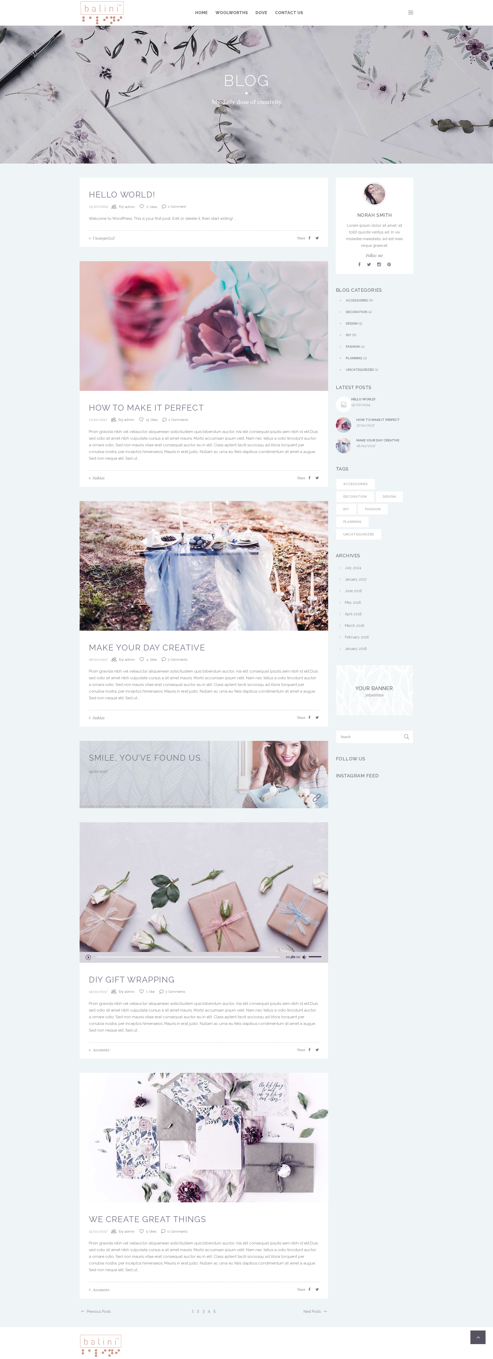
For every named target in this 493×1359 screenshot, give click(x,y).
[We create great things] (204, 1137)
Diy (346, 509)
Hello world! (122, 194)
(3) (356, 358)
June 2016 (353, 591)
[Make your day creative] (204, 565)
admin (130, 207)
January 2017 (355, 579)
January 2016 (356, 649)
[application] (204, 957)
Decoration (355, 496)
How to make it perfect (146, 407)
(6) (359, 300)
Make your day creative (147, 647)
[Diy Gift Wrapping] (204, 886)
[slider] (316, 956)
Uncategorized (358, 534)
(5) (354, 323)
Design (389, 496)
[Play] (88, 957)
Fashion (373, 509)
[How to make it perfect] (204, 325)
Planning (352, 522)
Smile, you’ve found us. (146, 757)
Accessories (355, 484)
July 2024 (353, 568)
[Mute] (304, 957)
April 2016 (353, 614)
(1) (362, 370)
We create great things (147, 1219)
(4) (359, 312)
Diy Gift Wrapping (132, 979)
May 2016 (353, 602)
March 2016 (354, 626)
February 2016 (357, 637)
